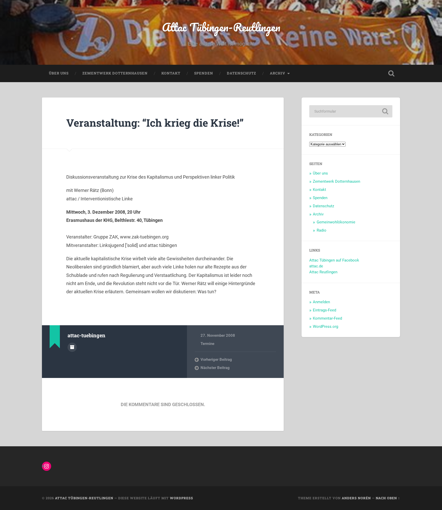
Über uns (59, 73)
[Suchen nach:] (350, 111)
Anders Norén (356, 498)
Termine (207, 343)
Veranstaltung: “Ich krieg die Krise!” (155, 122)
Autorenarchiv (72, 347)
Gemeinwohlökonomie (336, 222)
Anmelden (321, 302)
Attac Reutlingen (323, 272)
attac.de (316, 266)
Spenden (203, 73)
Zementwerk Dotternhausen (115, 73)
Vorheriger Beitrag (216, 359)
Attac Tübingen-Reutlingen (221, 27)
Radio (321, 230)
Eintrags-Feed (324, 310)
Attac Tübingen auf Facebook (334, 260)
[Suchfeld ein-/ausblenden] (391, 73)
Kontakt (170, 73)
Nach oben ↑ (388, 498)
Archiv (277, 73)
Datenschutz (241, 73)
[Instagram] (46, 466)
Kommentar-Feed (327, 318)
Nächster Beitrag (215, 367)
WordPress (181, 498)
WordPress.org (325, 326)
